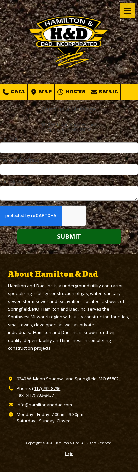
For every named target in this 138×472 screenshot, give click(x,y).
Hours (75, 91)
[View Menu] (127, 10)
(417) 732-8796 (46, 388)
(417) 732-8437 (40, 395)
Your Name (11, 138)
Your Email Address (19, 160)
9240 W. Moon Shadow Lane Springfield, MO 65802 (68, 379)
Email (108, 91)
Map (45, 91)
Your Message (14, 181)
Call (17, 91)
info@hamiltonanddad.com (44, 405)
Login (69, 453)
